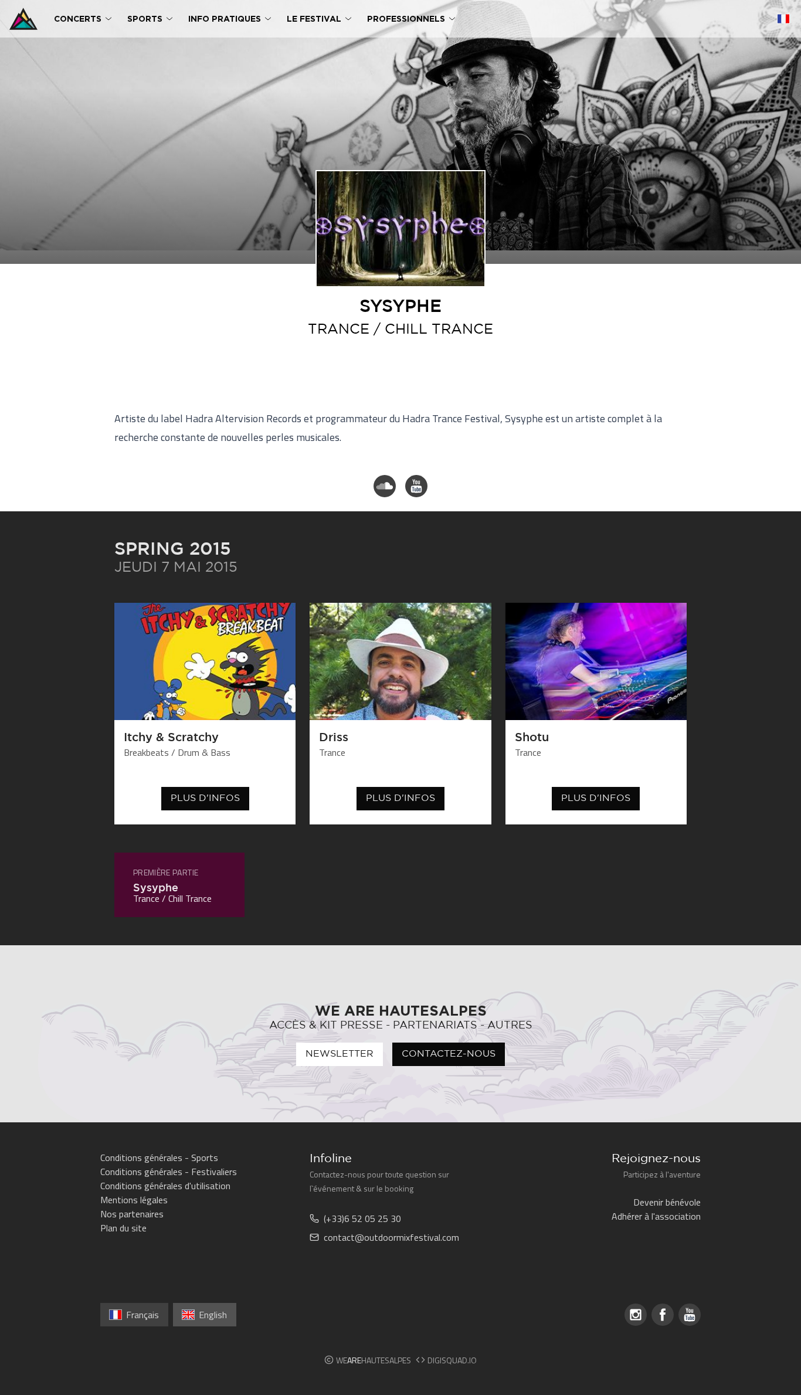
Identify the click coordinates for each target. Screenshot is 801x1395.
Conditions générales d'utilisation (165, 1186)
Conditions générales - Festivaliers (168, 1172)
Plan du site (123, 1228)
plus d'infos (205, 798)
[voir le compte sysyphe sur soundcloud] (385, 486)
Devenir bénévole (667, 1202)
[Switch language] (783, 19)
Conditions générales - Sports (159, 1157)
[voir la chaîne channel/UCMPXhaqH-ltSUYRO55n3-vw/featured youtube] (416, 486)
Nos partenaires (132, 1214)
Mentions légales (134, 1200)
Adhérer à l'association (656, 1216)
